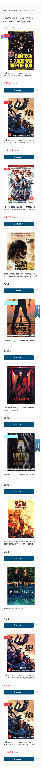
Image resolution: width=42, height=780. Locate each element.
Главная (4, 10)
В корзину (19, 90)
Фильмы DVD (16, 10)
